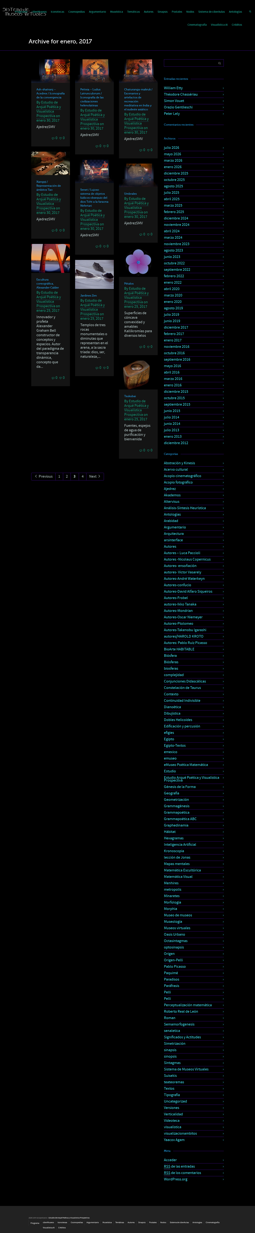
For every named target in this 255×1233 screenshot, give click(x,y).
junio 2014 (172, 423)
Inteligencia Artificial (180, 844)
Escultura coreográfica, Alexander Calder (47, 283)
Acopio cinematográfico (182, 475)
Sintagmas (172, 1062)
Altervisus (171, 501)
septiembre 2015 (177, 404)
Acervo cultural (176, 469)
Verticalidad (173, 1114)
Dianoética (172, 707)
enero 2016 (173, 385)
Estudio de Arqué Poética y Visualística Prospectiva (48, 109)
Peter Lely (172, 113)
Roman (169, 1017)
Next (93, 476)
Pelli (167, 992)
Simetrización (174, 1043)
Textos (169, 1088)
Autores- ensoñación (180, 565)
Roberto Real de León (181, 1011)
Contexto (171, 694)
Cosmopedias (76, 12)
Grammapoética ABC (180, 818)
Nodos (190, 12)
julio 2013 (171, 430)
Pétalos (129, 283)
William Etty (173, 88)
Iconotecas (57, 12)
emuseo (170, 758)
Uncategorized (175, 1101)
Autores (148, 12)
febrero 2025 (174, 211)
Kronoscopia (174, 851)
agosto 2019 (173, 308)
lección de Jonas (177, 857)
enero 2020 (173, 301)
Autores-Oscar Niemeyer (183, 617)
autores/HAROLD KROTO (183, 636)
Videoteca (172, 1120)
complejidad (174, 674)
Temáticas (133, 12)
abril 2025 (172, 199)
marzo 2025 (173, 205)
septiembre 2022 (177, 269)
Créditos (237, 25)
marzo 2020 (173, 295)
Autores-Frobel (176, 597)
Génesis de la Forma (180, 786)
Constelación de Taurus (182, 687)
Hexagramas (174, 838)
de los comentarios (182, 1172)
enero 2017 (173, 340)
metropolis (172, 889)
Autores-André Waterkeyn (184, 578)
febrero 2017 (174, 333)
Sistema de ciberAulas (211, 12)
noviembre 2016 (176, 346)
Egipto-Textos (175, 745)
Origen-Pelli (173, 960)
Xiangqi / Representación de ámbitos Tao (48, 185)
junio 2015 (172, 410)
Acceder (170, 1160)
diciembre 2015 (176, 391)
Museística (116, 12)
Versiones (171, 1107)
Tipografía (172, 1095)
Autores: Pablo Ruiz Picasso (185, 642)
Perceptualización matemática (188, 1005)
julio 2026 (171, 147)
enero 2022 (173, 282)
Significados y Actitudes (182, 1037)
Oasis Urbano (174, 934)
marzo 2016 (173, 378)
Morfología (172, 902)
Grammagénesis (176, 806)
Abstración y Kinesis (179, 463)
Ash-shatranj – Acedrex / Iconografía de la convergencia (50, 93)
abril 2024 (172, 231)
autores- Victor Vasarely (182, 572)
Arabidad (171, 520)
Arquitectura (174, 533)
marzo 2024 (173, 237)
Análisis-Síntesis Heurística (185, 508)
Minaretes (172, 896)
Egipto (169, 739)
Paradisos (171, 979)
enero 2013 (173, 436)
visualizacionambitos (180, 1133)
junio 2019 (172, 321)
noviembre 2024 (176, 224)
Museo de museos (178, 915)
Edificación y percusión (182, 726)
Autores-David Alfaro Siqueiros (188, 591)
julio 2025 (171, 192)
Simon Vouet (174, 100)
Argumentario (97, 12)
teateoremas (174, 1082)
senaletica (172, 1030)
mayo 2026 (172, 154)
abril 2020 (172, 288)
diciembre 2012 (176, 443)
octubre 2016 (174, 353)
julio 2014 (171, 417)
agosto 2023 (173, 250)
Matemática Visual (178, 876)
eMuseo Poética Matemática (186, 764)
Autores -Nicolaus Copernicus (187, 559)
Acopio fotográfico (178, 482)
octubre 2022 (174, 263)
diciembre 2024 (176, 218)
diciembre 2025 (176, 173)
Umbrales (130, 193)
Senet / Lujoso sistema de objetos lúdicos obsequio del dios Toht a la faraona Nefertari (94, 197)
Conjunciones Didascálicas (185, 681)
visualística (172, 1127)
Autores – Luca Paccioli (182, 553)
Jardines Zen (88, 295)
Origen (169, 953)
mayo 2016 (172, 365)
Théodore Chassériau (181, 94)
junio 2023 (172, 256)
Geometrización (176, 799)
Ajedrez (170, 488)
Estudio (170, 771)
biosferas (171, 668)
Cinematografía (197, 25)
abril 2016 (172, 372)
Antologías (235, 12)
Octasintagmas (176, 940)
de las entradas (179, 1166)
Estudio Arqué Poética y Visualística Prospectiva (191, 779)
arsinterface (173, 540)
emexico (170, 752)
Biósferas (171, 662)
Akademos (172, 495)
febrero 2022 (174, 276)
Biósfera (170, 655)
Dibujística (172, 713)
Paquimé (171, 973)
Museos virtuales (177, 928)
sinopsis (170, 1056)
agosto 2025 (173, 186)
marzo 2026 (173, 160)
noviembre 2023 (176, 244)
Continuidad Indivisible (182, 700)
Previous (45, 476)
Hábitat (170, 831)
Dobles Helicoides (178, 719)
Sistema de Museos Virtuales (186, 1069)
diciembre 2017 (176, 327)
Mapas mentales (177, 863)
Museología (173, 921)
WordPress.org (175, 1179)
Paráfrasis (171, 985)
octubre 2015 (174, 398)
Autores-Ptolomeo (178, 623)
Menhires (171, 883)
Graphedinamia (176, 825)
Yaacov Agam (174, 1139)
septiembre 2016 (177, 359)
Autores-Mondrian (178, 610)
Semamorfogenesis (179, 1024)
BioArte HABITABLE (179, 649)
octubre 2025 (174, 179)
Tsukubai (130, 396)
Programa (35, 1223)
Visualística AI (219, 25)
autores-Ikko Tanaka (180, 604)
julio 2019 (171, 314)
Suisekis (170, 1075)
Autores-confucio (177, 585)
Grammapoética (176, 812)
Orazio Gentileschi (178, 107)
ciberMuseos (48, 1222)
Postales (177, 12)
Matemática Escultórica (182, 870)
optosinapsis (174, 947)
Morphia (170, 908)
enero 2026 (173, 167)
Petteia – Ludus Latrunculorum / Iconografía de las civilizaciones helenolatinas (92, 97)
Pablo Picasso (175, 966)
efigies (169, 732)
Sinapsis (163, 12)
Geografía (171, 793)
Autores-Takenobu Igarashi (185, 630)
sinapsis (170, 1050)
